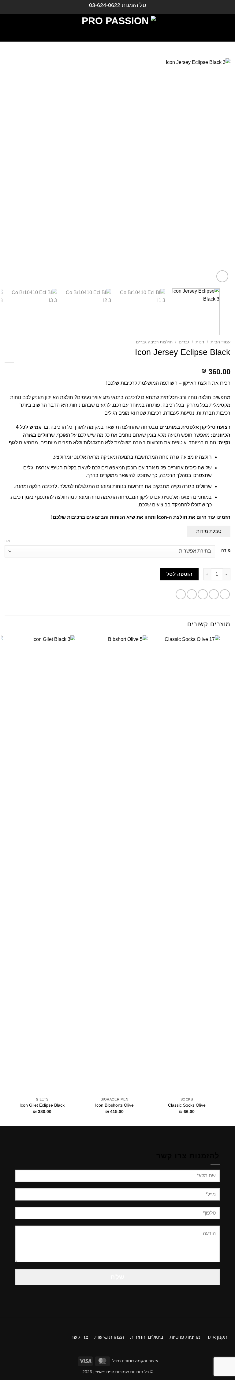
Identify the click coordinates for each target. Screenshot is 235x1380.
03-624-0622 (104, 5)
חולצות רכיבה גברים (154, 342)
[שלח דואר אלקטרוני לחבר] (192, 594)
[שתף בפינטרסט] (181, 594)
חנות (200, 342)
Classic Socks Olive (187, 1105)
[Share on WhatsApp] (225, 594)
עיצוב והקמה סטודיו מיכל (135, 1360)
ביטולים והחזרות (146, 1337)
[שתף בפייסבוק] (214, 594)
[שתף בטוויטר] (203, 594)
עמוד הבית (220, 342)
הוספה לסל (179, 574)
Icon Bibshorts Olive (114, 1105)
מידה (225, 550)
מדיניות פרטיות (185, 1337)
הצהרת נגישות (109, 1337)
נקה (7, 540)
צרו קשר (79, 1337)
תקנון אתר (217, 1337)
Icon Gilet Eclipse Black (42, 1105)
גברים (184, 342)
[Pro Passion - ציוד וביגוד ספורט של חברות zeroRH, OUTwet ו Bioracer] (117, 27)
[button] (225, 28)
